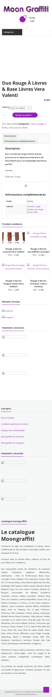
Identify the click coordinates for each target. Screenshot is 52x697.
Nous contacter (7, 417)
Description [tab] (10, 136)
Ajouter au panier (23, 115)
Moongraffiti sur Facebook (12, 436)
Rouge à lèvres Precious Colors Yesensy (38, 283)
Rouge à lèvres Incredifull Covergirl (38, 250)
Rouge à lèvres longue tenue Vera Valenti (14, 283)
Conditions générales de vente (14, 424)
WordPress (33, 694)
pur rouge (38, 209)
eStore (43, 692)
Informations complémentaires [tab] (19, 141)
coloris (5, 107)
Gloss (33, 123)
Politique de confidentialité (13, 430)
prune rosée (32, 212)
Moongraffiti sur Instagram (12, 443)
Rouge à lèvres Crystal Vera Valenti (13, 250)
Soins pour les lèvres (18, 127)
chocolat (30, 206)
